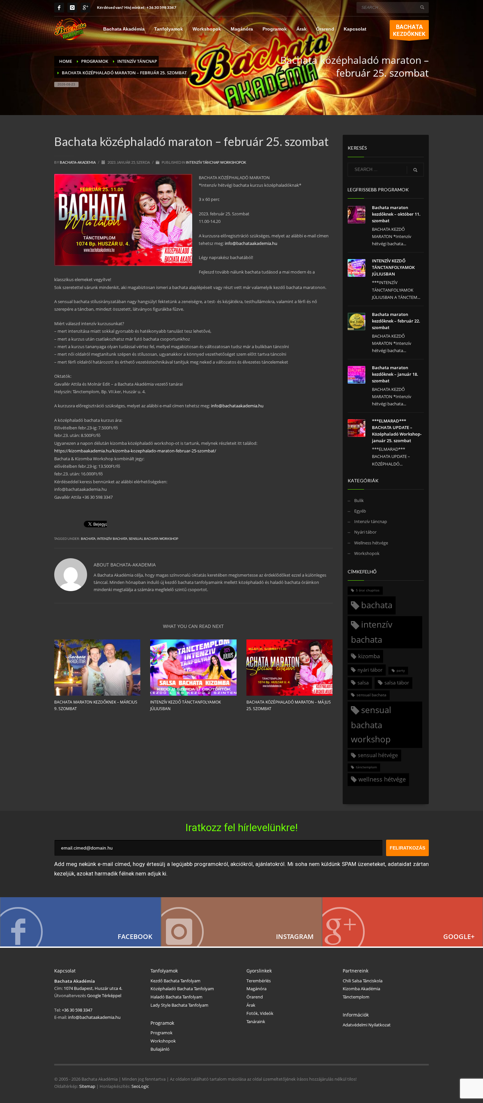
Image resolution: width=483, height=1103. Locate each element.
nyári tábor (369, 669)
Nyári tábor (365, 532)
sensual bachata (371, 694)
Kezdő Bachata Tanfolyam (175, 981)
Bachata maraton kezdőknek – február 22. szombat (396, 320)
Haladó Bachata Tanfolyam (176, 997)
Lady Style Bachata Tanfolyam (179, 1005)
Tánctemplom (356, 997)
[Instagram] (72, 7)
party (401, 670)
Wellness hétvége (371, 543)
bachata (88, 538)
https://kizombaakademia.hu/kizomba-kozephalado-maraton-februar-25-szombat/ (135, 451)
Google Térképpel (103, 995)
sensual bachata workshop (153, 538)
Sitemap (87, 1086)
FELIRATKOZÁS (407, 848)
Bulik (359, 500)
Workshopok (233, 162)
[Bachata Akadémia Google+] (402, 922)
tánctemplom (366, 767)
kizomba (369, 656)
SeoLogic (140, 1086)
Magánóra (256, 989)
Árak (250, 1005)
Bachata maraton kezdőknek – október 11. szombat (396, 214)
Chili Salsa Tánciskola (362, 981)
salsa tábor (396, 682)
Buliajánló (160, 1049)
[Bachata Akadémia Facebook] (80, 922)
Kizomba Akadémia (361, 989)
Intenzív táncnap (202, 162)
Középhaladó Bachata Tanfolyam (182, 989)
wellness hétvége (382, 779)
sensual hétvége (378, 755)
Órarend (254, 997)
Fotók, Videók (259, 1013)
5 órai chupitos (368, 590)
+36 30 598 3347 (161, 7)
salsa (363, 682)
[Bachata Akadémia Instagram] (241, 922)
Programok (161, 1033)
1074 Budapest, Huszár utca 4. (93, 988)
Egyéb (360, 511)
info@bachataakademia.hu (251, 243)
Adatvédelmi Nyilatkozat (367, 1025)
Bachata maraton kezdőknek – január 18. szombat (395, 374)
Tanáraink (255, 1021)
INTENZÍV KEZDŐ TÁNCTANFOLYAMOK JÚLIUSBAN (393, 267)
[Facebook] (59, 7)
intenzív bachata (112, 538)
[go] (422, 7)
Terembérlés (258, 981)
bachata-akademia (78, 162)
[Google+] (85, 7)
